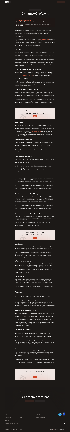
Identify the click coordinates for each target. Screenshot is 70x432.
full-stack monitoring (44, 39)
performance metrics (36, 131)
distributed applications (40, 257)
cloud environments (35, 198)
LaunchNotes (63, 429)
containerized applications (27, 75)
